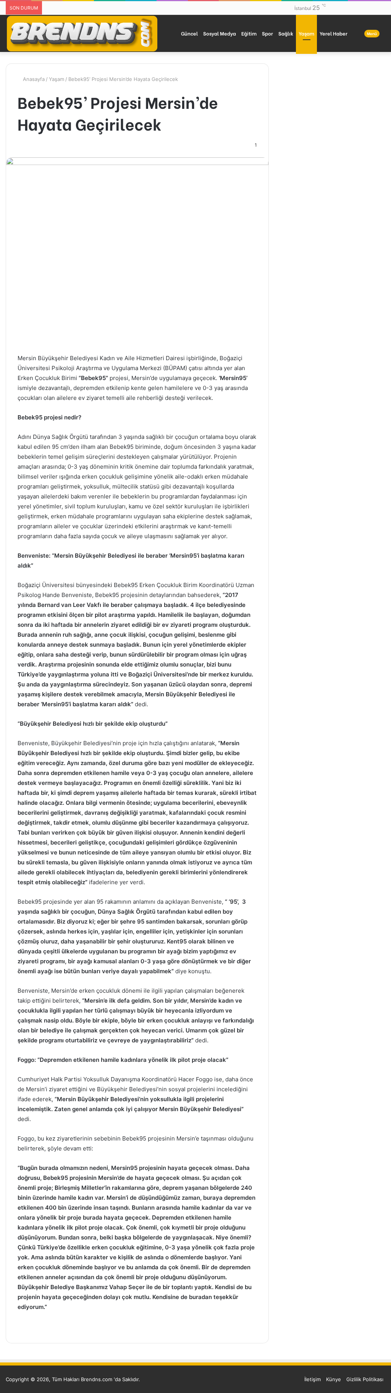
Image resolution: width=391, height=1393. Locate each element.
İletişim (312, 1379)
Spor (267, 33)
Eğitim (249, 33)
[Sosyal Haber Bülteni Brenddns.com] (82, 33)
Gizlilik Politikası (364, 1379)
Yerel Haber (333, 33)
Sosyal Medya (219, 33)
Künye (333, 1379)
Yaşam (306, 33)
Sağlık (285, 33)
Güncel (189, 33)
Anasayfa (33, 79)
